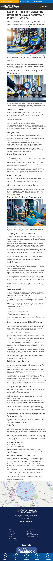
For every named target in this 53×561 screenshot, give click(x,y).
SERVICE (26, 559)
